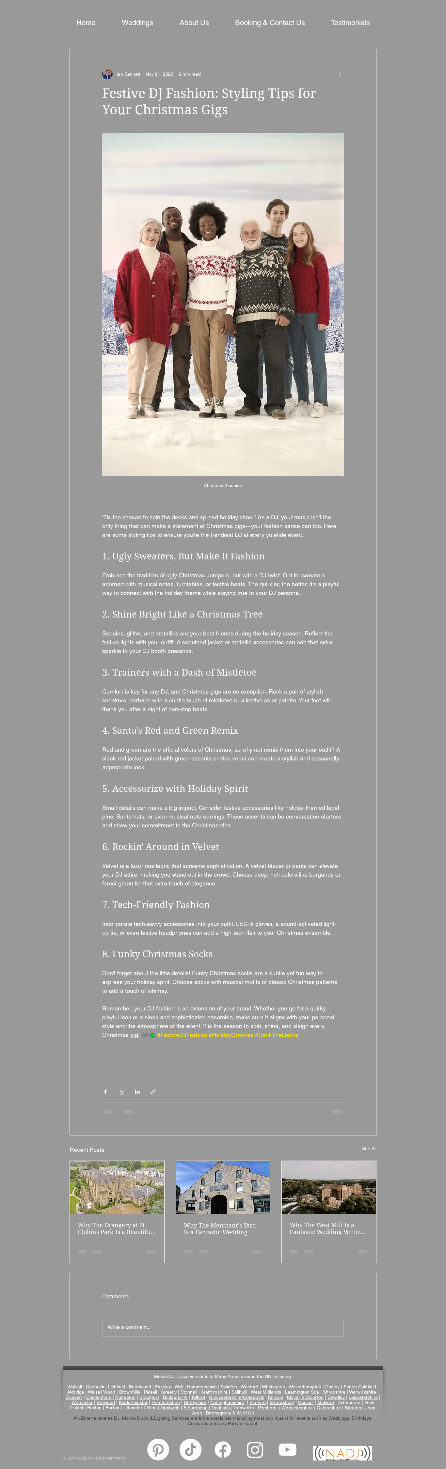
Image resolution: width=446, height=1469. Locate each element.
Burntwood (140, 1386)
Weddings (338, 1418)
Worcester (82, 1402)
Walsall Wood (101, 1392)
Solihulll (239, 1392)
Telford (198, 1397)
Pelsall (150, 1392)
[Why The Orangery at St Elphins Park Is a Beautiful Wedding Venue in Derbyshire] (117, 1187)
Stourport (149, 1397)
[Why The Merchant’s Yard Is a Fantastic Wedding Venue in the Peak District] (223, 1187)
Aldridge (75, 1392)
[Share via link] (153, 1092)
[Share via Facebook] (105, 1092)
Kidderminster (133, 1402)
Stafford (257, 1402)
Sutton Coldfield (359, 1386)
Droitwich (170, 1407)
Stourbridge (196, 1407)
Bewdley (336, 1397)
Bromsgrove (218, 1412)
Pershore (267, 1407)
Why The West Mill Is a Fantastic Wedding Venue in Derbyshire (325, 1228)
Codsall (305, 1402)
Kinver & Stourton (305, 1397)
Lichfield (116, 1386)
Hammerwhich (202, 1386)
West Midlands (266, 1392)
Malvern (325, 1402)
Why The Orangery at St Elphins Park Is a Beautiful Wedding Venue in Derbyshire (115, 1228)
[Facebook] (223, 1450)
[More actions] (340, 74)
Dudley (332, 1386)
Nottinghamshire (227, 1402)
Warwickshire (362, 1392)
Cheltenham (98, 1397)
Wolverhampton (305, 1386)
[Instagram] (255, 1450)
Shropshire (334, 1392)
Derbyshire (195, 1402)
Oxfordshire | (330, 1407)
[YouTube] (287, 1450)
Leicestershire (363, 1397)
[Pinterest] (158, 1450)
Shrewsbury (282, 1402)
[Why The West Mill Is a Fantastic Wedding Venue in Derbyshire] (329, 1187)
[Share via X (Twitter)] (121, 1092)
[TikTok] (190, 1450)
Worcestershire (297, 1407)
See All (369, 1148)
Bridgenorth (175, 1397)
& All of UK (243, 1412)
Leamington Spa (302, 1392)
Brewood (106, 1402)
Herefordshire (165, 1402)
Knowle (275, 1397)
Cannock (95, 1386)
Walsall (75, 1386)
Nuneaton (125, 1397)
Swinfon (229, 1386)
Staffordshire (214, 1392)
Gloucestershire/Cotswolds (236, 1397)
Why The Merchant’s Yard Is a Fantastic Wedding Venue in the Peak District (220, 1229)
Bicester (74, 1397)
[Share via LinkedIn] (137, 1092)
